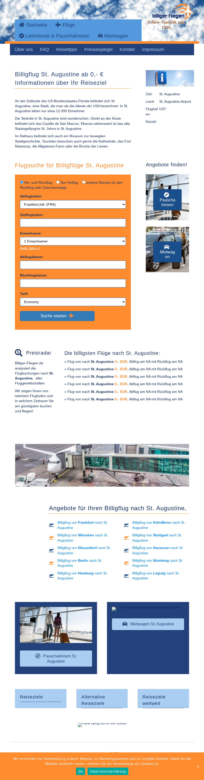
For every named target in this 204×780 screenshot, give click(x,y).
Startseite (36, 25)
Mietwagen (115, 36)
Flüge (68, 25)
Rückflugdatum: (33, 275)
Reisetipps (66, 49)
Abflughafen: (31, 196)
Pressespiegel (98, 49)
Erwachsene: (31, 233)
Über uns (24, 49)
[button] (167, 199)
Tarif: (24, 294)
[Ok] (197, 766)
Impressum (153, 49)
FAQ (44, 49)
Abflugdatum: (31, 257)
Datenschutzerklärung (108, 771)
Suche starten (55, 316)
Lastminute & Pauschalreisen (57, 36)
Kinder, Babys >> (30, 248)
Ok (80, 771)
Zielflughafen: (32, 215)
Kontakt (127, 49)
